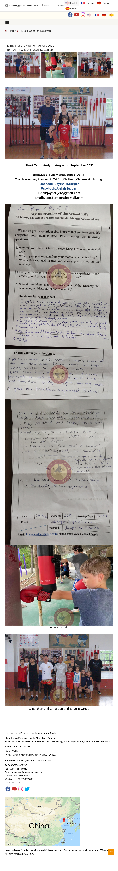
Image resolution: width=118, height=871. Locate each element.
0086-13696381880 (54, 5)
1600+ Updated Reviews (35, 30)
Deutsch (106, 3)
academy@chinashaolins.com (23, 5)
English (73, 3)
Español (74, 8)
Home (12, 30)
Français (89, 3)
